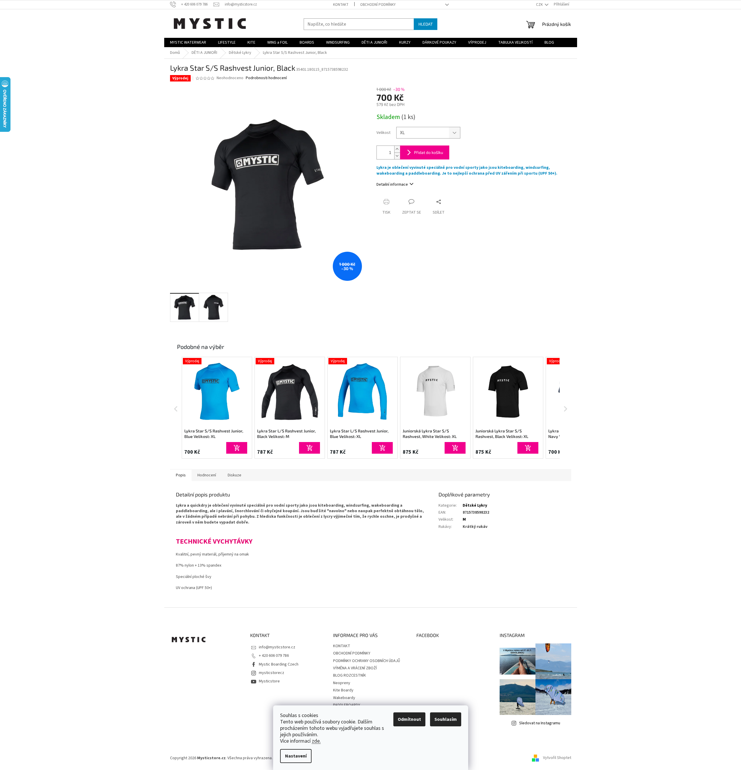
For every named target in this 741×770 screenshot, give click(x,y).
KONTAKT (341, 4)
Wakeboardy (344, 698)
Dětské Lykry (475, 505)
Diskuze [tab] (234, 475)
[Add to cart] (236, 448)
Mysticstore (269, 681)
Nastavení (296, 756)
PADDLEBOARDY (346, 705)
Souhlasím (445, 719)
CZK (540, 4)
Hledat (425, 24)
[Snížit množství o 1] (397, 155)
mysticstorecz (271, 673)
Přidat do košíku (428, 152)
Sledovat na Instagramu (539, 723)
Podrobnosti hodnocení (266, 78)
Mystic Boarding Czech (278, 664)
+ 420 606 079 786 (274, 656)
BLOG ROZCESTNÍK (349, 675)
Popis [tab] (181, 475)
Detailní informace (392, 184)
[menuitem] (188, 42)
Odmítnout (409, 719)
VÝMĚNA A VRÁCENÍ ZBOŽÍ (355, 668)
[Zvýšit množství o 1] (397, 149)
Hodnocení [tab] (206, 475)
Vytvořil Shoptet (557, 758)
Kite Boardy (343, 690)
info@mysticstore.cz (277, 647)
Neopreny (341, 683)
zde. (316, 741)
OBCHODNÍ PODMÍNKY (378, 4)
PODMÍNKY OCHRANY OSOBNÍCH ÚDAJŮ (366, 661)
